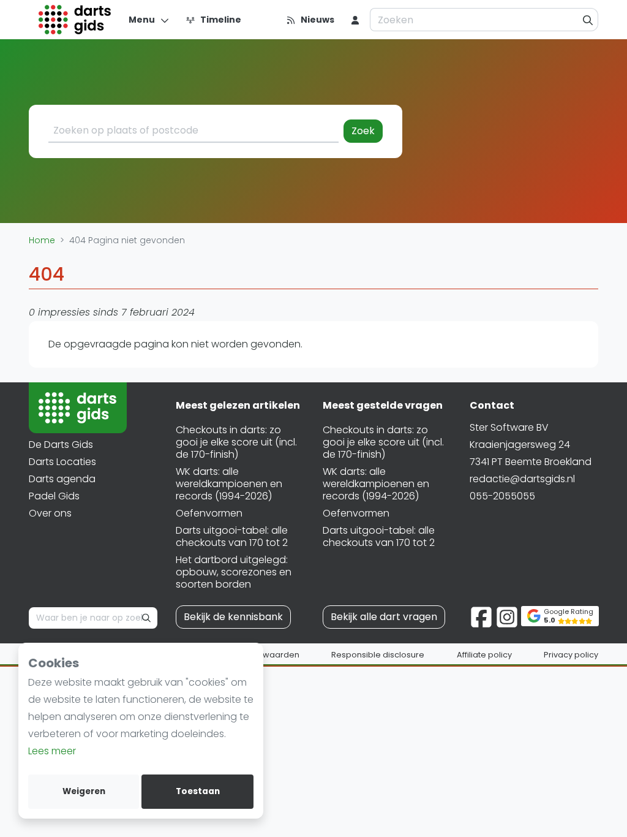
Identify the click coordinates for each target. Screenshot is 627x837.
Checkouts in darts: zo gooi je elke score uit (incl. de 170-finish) (236, 442)
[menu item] (355, 19)
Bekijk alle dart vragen (384, 617)
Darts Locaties (62, 462)
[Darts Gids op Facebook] (481, 616)
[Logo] (75, 19)
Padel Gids (54, 496)
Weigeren (83, 791)
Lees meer (52, 751)
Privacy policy (571, 655)
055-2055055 (502, 496)
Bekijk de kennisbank (233, 617)
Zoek (363, 131)
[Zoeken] (588, 19)
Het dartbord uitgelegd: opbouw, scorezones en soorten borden (233, 572)
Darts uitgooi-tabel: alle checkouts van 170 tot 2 (232, 536)
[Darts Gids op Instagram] (507, 616)
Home (42, 240)
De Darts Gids (61, 444)
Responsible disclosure (377, 655)
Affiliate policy (484, 655)
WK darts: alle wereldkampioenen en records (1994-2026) (229, 483)
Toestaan (198, 791)
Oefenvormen (209, 513)
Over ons (50, 513)
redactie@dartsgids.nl (522, 479)
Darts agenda (62, 479)
